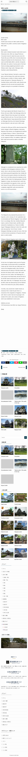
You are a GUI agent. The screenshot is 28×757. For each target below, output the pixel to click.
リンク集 (5, 744)
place (25, 354)
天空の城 (5, 609)
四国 (4, 593)
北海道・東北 (6, 577)
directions (20, 352)
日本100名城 (6, 607)
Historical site (4, 354)
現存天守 (5, 604)
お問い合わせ (5, 735)
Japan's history (17, 354)
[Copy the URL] (25, 362)
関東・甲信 (5, 580)
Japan (12, 354)
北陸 (4, 582)
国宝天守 (5, 601)
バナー (4, 741)
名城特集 (5, 599)
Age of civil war (5, 10)
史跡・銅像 (5, 615)
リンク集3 (5, 750)
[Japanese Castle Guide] (14, 1)
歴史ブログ (5, 621)
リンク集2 (5, 747)
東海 (4, 585)
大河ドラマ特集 (6, 571)
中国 (4, 590)
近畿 (4, 588)
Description (12, 352)
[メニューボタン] (1, 1)
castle (7, 352)
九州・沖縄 (5, 596)
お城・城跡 (5, 574)
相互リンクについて (7, 738)
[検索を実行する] (25, 437)
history (8, 354)
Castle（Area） (10, 10)
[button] (3, 362)
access (4, 352)
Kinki (15, 10)
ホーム (4, 568)
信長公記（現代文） (7, 618)
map (21, 354)
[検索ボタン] (26, 1)
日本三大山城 (6, 612)
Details (16, 352)
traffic (2, 356)
